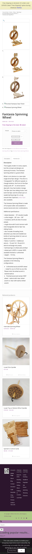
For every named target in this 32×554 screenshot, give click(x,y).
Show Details (22, 374)
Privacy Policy (12, 550)
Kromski (15, 151)
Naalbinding (25, 479)
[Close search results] (1, 529)
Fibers (18, 488)
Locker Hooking (25, 476)
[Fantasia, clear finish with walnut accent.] (16, 36)
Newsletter (12, 492)
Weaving (25, 493)
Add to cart (17, 143)
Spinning (4, 151)
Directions (12, 486)
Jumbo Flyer (22, 197)
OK (21, 550)
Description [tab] (7, 158)
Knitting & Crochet (19, 493)
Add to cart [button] (10, 374)
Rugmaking (25, 482)
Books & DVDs (19, 476)
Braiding (19, 479)
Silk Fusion (24, 486)
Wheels (8, 151)
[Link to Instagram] (24, 518)
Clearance (25, 495)
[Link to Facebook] (18, 518)
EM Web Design (7, 516)
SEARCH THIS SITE (12, 503)
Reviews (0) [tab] (16, 158)
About (12, 478)
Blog (11, 481)
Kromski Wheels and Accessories (19, 148)
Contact (12, 484)
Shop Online (12, 496)
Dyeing (18, 482)
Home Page (12, 474)
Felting (18, 485)
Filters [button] (2, 536)
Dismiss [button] (19, 8)
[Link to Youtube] (26, 518)
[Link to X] (16, 518)
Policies (12, 500)
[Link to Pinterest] (21, 518)
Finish (7, 130)
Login (11, 489)
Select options (16, 334)
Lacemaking (19, 497)
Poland (18, 151)
